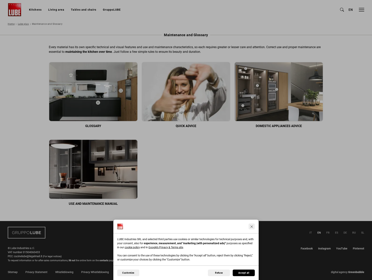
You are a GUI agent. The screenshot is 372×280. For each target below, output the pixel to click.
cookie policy (132, 247)
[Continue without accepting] (252, 226)
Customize (128, 272)
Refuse (219, 272)
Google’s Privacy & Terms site (165, 247)
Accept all (243, 272)
